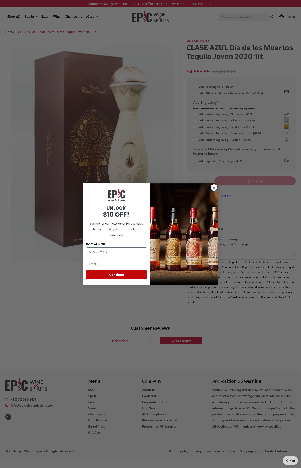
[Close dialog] (214, 188)
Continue (116, 274)
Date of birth (95, 244)
